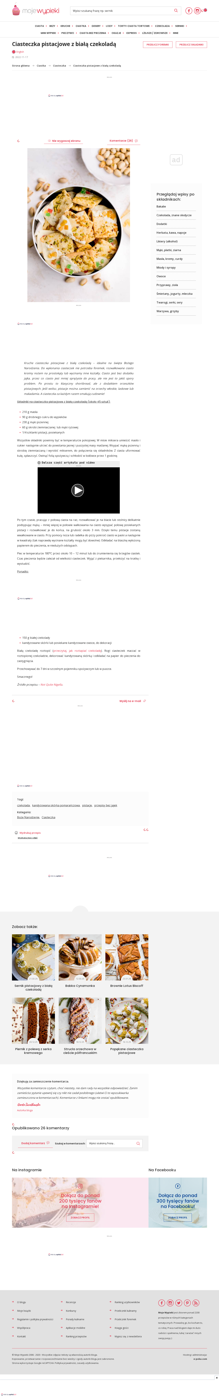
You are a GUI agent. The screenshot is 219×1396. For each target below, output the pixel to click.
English (20, 51)
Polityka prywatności (65, 1363)
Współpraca (23, 1327)
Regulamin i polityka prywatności (35, 1319)
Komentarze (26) (121, 140)
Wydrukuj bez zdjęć (28, 837)
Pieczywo (67, 33)
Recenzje (71, 1302)
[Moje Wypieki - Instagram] (197, 10)
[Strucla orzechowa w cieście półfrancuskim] (80, 1021)
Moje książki (24, 1310)
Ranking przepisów (76, 1336)
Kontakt (21, 1336)
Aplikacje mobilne (75, 1327)
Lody (109, 26)
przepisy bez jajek (105, 805)
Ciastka (81, 26)
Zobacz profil (80, 1217)
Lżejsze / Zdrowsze (155, 33)
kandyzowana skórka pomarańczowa (56, 805)
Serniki (179, 26)
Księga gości (121, 1327)
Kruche (65, 26)
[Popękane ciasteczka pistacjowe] (126, 1021)
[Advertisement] (109, 86)
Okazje (116, 33)
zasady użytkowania (87, 1363)
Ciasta (39, 26)
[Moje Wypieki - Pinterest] (187, 1303)
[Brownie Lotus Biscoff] (126, 957)
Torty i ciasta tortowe (134, 26)
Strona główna (21, 65)
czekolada (23, 805)
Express (131, 33)
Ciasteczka (59, 65)
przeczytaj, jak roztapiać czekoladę (77, 651)
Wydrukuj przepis (30, 832)
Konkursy (71, 1310)
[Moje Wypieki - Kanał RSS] (195, 1303)
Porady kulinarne (75, 1319)
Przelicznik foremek (125, 1319)
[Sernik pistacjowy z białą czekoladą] (33, 957)
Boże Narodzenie (28, 817)
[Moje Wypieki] (35, 10)
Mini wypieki (48, 33)
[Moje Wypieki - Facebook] (188, 10)
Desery (96, 26)
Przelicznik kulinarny (126, 1310)
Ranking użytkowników (127, 1302)
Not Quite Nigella (51, 684)
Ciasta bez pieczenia (93, 33)
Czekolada (162, 26)
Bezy (52, 26)
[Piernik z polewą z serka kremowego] (33, 1021)
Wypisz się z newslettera (128, 1336)
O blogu (21, 1302)
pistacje (87, 805)
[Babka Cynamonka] (80, 957)
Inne (175, 33)
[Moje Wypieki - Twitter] (178, 1303)
